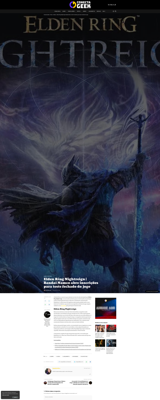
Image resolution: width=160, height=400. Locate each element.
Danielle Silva (48, 290)
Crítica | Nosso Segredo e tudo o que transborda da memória (100, 349)
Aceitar (15, 397)
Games (45, 276)
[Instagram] (110, 4)
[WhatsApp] (113, 4)
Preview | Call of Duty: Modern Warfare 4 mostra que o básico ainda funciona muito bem (47, 322)
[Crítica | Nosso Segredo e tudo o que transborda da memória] (100, 343)
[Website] (90, 374)
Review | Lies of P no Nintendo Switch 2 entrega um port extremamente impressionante (110, 351)
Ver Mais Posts (87, 368)
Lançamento (66, 356)
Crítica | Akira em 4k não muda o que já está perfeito (111, 335)
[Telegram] (49, 304)
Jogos (58, 356)
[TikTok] (115, 4)
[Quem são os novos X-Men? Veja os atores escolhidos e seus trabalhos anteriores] (100, 328)
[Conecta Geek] (80, 4)
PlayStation (84, 356)
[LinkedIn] (111, 4)
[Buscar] (115, 11)
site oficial (63, 305)
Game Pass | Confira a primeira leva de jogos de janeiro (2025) (69, 343)
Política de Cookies (5, 395)
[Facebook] (45, 301)
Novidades (75, 356)
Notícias (49, 276)
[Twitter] (108, 4)
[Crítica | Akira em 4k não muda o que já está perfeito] (111, 328)
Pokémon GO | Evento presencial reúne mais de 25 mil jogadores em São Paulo (73, 349)
